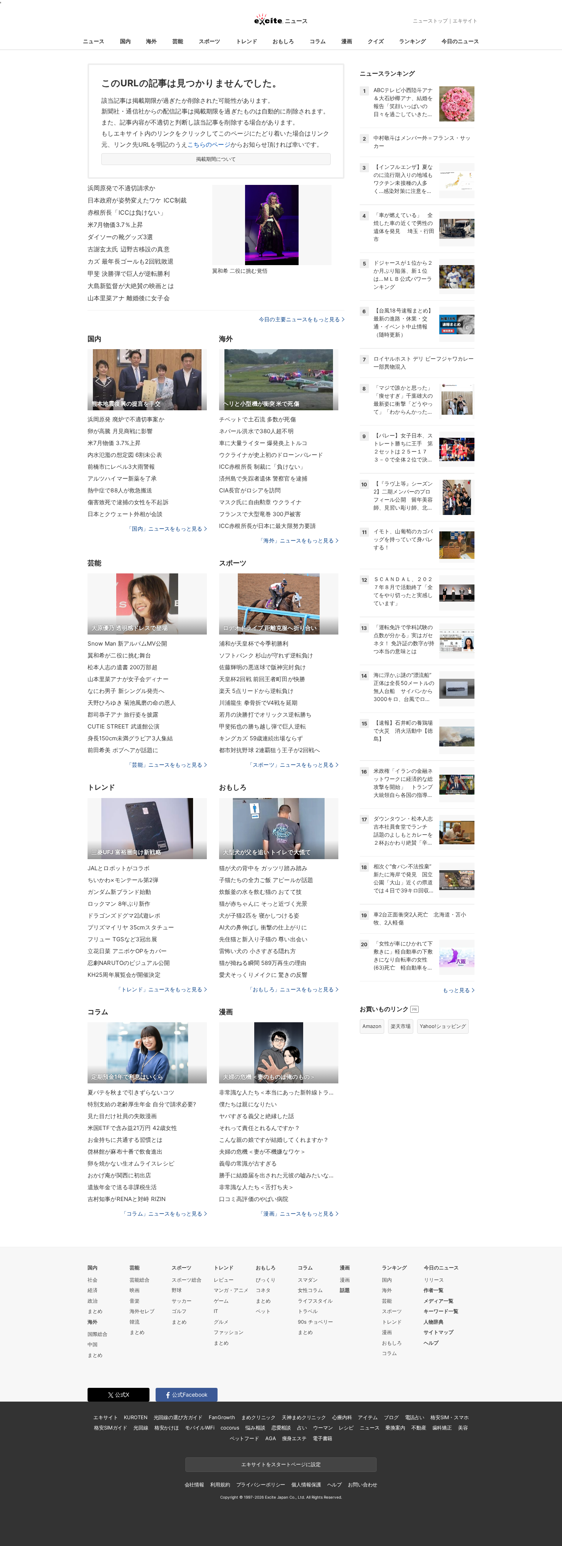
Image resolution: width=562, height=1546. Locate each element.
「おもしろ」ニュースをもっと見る (290, 989)
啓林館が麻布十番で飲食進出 (125, 1151)
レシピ (346, 1428)
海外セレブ (142, 1311)
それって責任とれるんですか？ (259, 1128)
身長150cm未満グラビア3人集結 (130, 738)
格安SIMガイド (110, 1428)
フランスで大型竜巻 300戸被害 (260, 514)
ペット (263, 1311)
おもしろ (283, 41)
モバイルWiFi (199, 1428)
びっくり (266, 1280)
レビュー (224, 1280)
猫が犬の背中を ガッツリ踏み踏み (263, 868)
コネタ (263, 1290)
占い (302, 1428)
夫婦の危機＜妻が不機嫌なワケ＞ (262, 1151)
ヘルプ (431, 1343)
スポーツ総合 (186, 1280)
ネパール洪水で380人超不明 (256, 431)
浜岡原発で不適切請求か (121, 188)
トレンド (246, 41)
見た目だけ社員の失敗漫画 (122, 1116)
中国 (92, 1344)
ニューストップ (430, 21)
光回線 (140, 1428)
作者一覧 (433, 1290)
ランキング (412, 41)
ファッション (229, 1332)
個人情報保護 (306, 1484)
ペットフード (244, 1438)
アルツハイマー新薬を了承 (122, 478)
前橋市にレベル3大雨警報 (121, 466)
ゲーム (221, 1301)
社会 (92, 1280)
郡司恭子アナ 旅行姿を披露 (123, 714)
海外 (151, 41)
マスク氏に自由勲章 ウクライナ (260, 502)
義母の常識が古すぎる (248, 1163)
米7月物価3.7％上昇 (115, 224)
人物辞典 (433, 1322)
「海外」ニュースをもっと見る (296, 540)
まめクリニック (258, 1417)
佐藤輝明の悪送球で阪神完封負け (262, 667)
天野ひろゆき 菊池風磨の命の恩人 (132, 702)
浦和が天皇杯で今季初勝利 (253, 643)
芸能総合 (139, 1280)
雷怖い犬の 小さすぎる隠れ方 (257, 951)
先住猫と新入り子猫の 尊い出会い (263, 939)
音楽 (135, 1301)
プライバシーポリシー (261, 1484)
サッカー (182, 1301)
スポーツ (209, 41)
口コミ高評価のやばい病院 (253, 1199)
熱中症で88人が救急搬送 (120, 490)
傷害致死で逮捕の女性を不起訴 (128, 502)
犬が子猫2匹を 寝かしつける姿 (259, 915)
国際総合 (97, 1334)
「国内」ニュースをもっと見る (164, 528)
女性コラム (310, 1290)
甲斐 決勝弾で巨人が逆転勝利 (129, 273)
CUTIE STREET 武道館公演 (123, 726)
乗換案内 (395, 1428)
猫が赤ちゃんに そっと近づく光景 (263, 903)
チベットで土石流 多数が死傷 (257, 419)
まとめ (95, 1311)
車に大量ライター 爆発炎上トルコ (263, 443)
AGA (270, 1438)
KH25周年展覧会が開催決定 (124, 974)
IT (216, 1311)
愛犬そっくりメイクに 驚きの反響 (263, 974)
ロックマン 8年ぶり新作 (119, 903)
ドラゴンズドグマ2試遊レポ (124, 915)
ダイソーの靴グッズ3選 (120, 237)
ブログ (391, 1417)
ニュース (93, 41)
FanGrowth (222, 1417)
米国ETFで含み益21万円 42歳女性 (132, 1128)
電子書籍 (322, 1438)
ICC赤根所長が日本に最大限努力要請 (267, 525)
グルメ (221, 1322)
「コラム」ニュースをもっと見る (161, 1213)
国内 (125, 41)
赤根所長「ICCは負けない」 (127, 212)
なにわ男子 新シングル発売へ (126, 690)
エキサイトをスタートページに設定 (281, 1464)
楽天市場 (401, 1026)
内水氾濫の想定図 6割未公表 (125, 454)
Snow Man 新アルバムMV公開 (127, 643)
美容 (463, 1428)
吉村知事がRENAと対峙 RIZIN (127, 1199)
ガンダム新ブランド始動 (119, 891)
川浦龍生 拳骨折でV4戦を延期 (258, 702)
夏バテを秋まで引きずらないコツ (131, 1092)
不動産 (418, 1428)
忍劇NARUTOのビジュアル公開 (129, 962)
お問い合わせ (362, 1484)
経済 (92, 1290)
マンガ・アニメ (231, 1290)
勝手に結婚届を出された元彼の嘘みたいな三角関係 (278, 1175)
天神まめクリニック (304, 1417)
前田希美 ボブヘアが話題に (123, 750)
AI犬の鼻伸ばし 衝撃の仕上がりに (263, 927)
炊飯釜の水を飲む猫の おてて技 (260, 891)
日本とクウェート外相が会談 (125, 514)
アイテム (367, 1417)
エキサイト (465, 21)
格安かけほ (166, 1428)
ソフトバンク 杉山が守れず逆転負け (266, 655)
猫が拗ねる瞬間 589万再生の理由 (262, 962)
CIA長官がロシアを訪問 (250, 490)
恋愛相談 (281, 1428)
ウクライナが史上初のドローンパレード (271, 454)
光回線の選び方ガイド (178, 1417)
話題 (345, 1290)
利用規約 (220, 1484)
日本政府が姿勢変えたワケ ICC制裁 (137, 200)
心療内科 (342, 1417)
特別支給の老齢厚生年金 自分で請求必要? (142, 1104)
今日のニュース (460, 41)
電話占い (414, 1417)
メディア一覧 (438, 1301)
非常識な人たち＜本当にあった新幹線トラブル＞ (278, 1092)
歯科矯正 (442, 1428)
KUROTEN (135, 1417)
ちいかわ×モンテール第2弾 (123, 880)
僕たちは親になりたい (248, 1104)
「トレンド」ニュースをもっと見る (159, 989)
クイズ (376, 41)
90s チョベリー (315, 1322)
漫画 (346, 41)
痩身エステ (294, 1438)
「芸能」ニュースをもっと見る (164, 764)
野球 (177, 1290)
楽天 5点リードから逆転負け (256, 690)
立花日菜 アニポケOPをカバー (127, 951)
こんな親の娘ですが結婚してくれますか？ (274, 1139)
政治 (92, 1301)
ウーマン (323, 1428)
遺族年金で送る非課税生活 (122, 1187)
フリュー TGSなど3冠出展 (122, 939)
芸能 (177, 41)
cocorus (230, 1428)
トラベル (308, 1311)
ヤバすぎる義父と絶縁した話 (256, 1116)
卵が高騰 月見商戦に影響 (120, 431)
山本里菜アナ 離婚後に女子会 (129, 298)
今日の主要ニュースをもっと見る (299, 319)
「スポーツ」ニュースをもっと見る (290, 764)
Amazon (372, 1026)
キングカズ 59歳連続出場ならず (261, 738)
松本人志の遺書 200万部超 (123, 667)
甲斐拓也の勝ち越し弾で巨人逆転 (262, 726)
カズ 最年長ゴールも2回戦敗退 (131, 261)
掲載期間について (216, 159)
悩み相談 (255, 1428)
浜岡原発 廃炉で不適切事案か (126, 419)
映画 (135, 1290)
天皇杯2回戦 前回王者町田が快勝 (262, 679)
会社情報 (194, 1484)
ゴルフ (179, 1311)
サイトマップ (438, 1332)
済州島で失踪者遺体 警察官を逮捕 (263, 478)
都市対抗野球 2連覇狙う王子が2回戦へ (269, 750)
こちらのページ (209, 144)
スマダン (308, 1280)
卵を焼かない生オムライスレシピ (131, 1163)
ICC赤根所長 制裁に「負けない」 (262, 466)
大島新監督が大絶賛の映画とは (131, 286)
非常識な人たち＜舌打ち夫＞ (256, 1187)
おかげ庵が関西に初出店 (119, 1175)
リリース (434, 1280)
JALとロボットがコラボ (118, 868)
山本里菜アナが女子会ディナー (128, 679)
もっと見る (456, 990)
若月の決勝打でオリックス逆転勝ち (265, 714)
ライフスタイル (315, 1301)
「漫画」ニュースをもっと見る (296, 1213)
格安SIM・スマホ (449, 1417)
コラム (318, 41)
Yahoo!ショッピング (443, 1026)
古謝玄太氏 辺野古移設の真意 (129, 249)
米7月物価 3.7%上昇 (114, 443)
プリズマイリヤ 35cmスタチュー (131, 927)
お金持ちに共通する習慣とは (125, 1139)
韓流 (135, 1322)
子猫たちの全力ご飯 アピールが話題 (266, 880)
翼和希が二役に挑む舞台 (119, 655)
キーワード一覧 (441, 1311)
